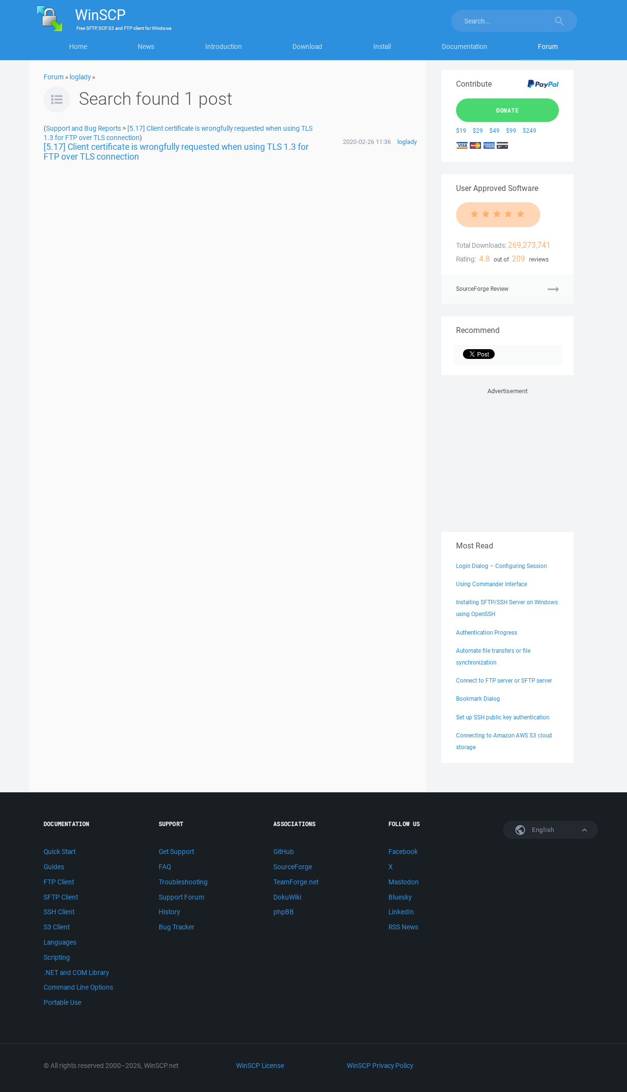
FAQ (165, 866)
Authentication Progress (486, 632)
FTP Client (59, 882)
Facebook (403, 851)
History (169, 911)
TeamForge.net (295, 882)
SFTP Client (61, 897)
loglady (80, 76)
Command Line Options (78, 987)
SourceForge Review (482, 288)
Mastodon (403, 882)
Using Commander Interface (491, 584)
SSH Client (59, 911)
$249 (529, 130)
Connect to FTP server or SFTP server (504, 680)
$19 (461, 130)
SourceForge (292, 866)
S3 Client (57, 927)
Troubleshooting (183, 882)
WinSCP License (260, 1065)
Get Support (176, 851)
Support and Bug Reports (83, 128)
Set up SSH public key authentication (502, 717)
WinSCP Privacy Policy (380, 1065)
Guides (54, 866)
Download (307, 46)
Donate (507, 110)
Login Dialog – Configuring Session (501, 566)
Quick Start (59, 851)
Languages (60, 942)
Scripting (57, 957)
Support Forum (181, 897)
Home (78, 46)
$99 (511, 130)
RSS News (403, 927)
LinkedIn (401, 911)
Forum (548, 46)
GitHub (283, 851)
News (146, 46)
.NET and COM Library (76, 972)
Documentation (464, 46)
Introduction (223, 46)
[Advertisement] (507, 458)
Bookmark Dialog (478, 698)
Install (382, 46)
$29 (478, 130)
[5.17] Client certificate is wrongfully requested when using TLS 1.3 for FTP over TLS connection (176, 151)
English (542, 830)
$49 (494, 130)
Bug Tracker (176, 927)
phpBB (283, 911)
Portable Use (62, 1002)
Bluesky (399, 897)
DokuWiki (287, 897)
